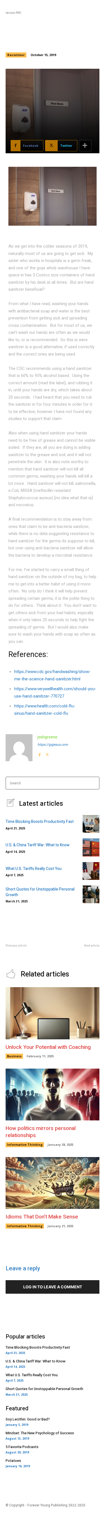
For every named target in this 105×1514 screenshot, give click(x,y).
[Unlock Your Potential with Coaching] (52, 1013)
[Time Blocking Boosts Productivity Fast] (91, 824)
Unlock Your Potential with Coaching (48, 1047)
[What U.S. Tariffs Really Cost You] (91, 871)
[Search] (93, 783)
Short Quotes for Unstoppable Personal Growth (40, 892)
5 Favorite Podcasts (22, 1446)
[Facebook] (39, 753)
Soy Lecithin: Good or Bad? (28, 1419)
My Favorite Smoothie (81, 951)
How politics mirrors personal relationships (41, 1131)
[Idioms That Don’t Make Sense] (52, 1183)
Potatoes (13, 1460)
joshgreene (47, 737)
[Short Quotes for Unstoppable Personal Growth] (91, 894)
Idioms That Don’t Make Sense (42, 1217)
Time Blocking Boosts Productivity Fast (40, 822)
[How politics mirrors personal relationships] (52, 1094)
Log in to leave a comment (52, 1286)
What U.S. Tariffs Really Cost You (34, 869)
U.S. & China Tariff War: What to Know (37, 845)
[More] (85, 145)
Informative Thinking (25, 1144)
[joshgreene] (19, 747)
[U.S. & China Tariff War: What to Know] (91, 847)
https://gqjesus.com (53, 744)
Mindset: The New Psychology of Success (40, 1433)
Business (14, 1056)
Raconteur (16, 55)
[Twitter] (47, 753)
